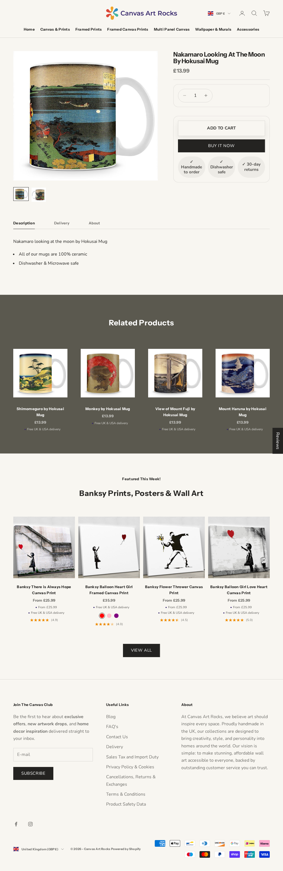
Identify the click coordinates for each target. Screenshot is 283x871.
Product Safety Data (126, 804)
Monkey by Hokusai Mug (107, 409)
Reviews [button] (278, 440)
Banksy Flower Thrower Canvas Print (174, 590)
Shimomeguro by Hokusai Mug (40, 412)
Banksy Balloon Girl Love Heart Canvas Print (239, 590)
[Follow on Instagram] (30, 824)
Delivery (114, 747)
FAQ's (112, 727)
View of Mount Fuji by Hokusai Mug (175, 412)
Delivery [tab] (61, 223)
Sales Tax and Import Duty (132, 757)
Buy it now (221, 145)
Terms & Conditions (125, 794)
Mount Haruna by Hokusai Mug (242, 412)
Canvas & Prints (55, 29)
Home (29, 29)
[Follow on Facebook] (16, 824)
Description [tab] (24, 223)
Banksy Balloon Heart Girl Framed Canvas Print (109, 590)
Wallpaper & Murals (213, 29)
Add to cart (221, 128)
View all (141, 650)
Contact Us (117, 737)
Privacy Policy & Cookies (130, 767)
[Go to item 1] (21, 194)
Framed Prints (88, 29)
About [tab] (94, 223)
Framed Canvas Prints (127, 29)
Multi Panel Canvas (172, 29)
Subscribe (33, 773)
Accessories (248, 29)
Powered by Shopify (126, 849)
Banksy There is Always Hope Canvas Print (44, 590)
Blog (111, 717)
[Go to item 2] (38, 194)
